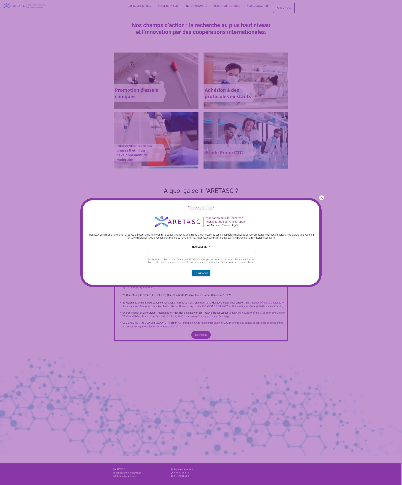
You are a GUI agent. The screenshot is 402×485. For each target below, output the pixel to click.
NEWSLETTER (201, 246)
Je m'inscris (201, 273)
